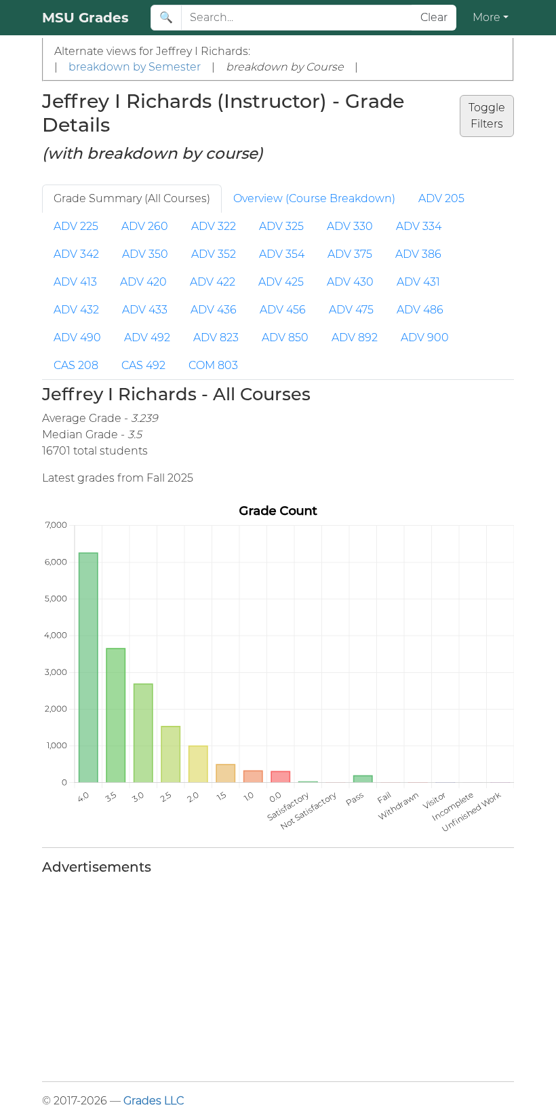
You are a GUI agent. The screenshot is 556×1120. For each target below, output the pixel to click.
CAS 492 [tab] (143, 365)
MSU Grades (85, 17)
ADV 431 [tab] (418, 281)
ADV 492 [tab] (147, 337)
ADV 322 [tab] (213, 226)
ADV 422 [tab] (212, 281)
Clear (434, 17)
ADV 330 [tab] (350, 226)
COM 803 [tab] (213, 365)
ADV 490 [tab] (77, 337)
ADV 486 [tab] (420, 309)
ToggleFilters (487, 115)
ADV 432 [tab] (76, 309)
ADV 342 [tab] (76, 254)
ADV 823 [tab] (216, 337)
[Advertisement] (278, 975)
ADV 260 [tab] (144, 226)
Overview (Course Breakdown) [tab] (314, 198)
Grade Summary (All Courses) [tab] (132, 198)
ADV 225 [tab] (76, 226)
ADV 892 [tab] (355, 337)
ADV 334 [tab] (418, 226)
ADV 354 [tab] (281, 254)
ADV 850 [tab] (285, 337)
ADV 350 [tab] (145, 254)
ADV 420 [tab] (143, 281)
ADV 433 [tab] (144, 309)
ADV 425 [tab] (281, 281)
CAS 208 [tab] (76, 365)
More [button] (486, 17)
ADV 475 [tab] (351, 309)
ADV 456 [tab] (283, 309)
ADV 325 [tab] (281, 226)
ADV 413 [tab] (75, 281)
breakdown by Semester (134, 66)
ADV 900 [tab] (425, 337)
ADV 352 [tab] (213, 254)
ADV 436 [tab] (214, 309)
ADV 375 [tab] (349, 254)
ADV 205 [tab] (441, 198)
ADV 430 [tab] (350, 281)
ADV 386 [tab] (418, 254)
